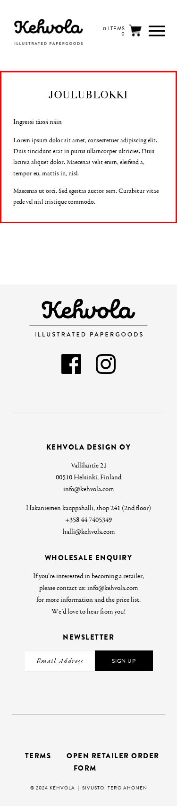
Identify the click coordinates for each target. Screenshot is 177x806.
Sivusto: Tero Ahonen (114, 787)
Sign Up (123, 661)
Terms (38, 756)
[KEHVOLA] (31, 32)
